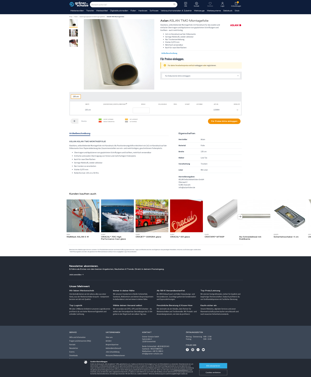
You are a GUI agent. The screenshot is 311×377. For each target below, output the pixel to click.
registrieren (211, 65)
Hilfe (185, 6)
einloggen (199, 65)
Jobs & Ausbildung (113, 352)
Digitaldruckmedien (119, 10)
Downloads (73, 355)
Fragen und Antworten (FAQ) (80, 341)
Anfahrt (109, 341)
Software (154, 10)
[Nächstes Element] (240, 217)
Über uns (109, 337)
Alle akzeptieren (213, 365)
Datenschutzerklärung (181, 370)
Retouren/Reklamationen (115, 355)
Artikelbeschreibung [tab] (79, 133)
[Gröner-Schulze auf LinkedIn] (198, 350)
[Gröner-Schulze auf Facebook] (187, 350)
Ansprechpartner (112, 344)
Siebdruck (227, 10)
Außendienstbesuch (113, 348)
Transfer (90, 10)
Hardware (142, 10)
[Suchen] (174, 4)
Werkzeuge (199, 10)
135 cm (76, 96)
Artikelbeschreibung (169, 53)
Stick (237, 10)
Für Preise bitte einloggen (224, 121)
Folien (133, 10)
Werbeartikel (102, 10)
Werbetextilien (77, 10)
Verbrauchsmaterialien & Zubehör (176, 10)
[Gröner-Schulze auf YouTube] (203, 350)
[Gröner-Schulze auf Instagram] (192, 350)
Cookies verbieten (213, 372)
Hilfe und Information (77, 337)
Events (72, 352)
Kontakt (72, 344)
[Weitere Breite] (74, 121)
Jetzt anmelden (75, 274)
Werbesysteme (214, 10)
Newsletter (73, 348)
